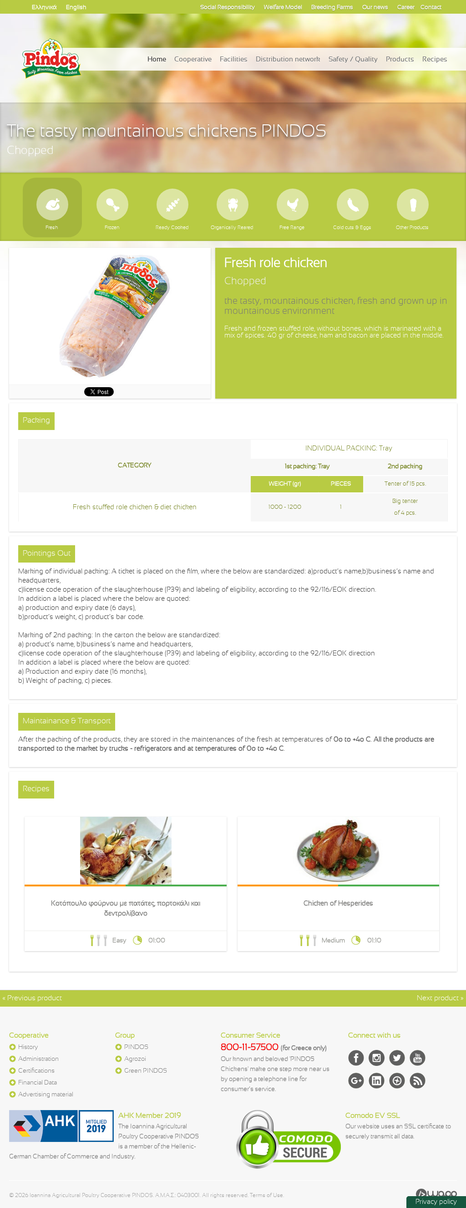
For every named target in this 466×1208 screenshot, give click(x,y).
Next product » (440, 998)
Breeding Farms (332, 7)
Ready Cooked (172, 203)
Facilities (234, 59)
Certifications (36, 1071)
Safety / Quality (353, 59)
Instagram (377, 1058)
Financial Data (37, 1083)
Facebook (356, 1058)
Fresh (52, 203)
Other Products (412, 203)
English (76, 7)
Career (406, 7)
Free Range (292, 203)
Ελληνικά (44, 7)
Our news (375, 7)
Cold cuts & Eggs (352, 203)
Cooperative (193, 59)
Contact (430, 7)
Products (400, 59)
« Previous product (32, 998)
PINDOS (136, 1047)
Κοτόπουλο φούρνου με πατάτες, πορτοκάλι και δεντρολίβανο (125, 884)
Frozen (112, 203)
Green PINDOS (145, 1071)
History (28, 1047)
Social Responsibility (227, 7)
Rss (417, 1081)
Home (156, 59)
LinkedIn (377, 1081)
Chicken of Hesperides (338, 884)
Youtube (417, 1058)
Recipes (434, 59)
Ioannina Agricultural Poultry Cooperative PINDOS (51, 68)
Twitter (397, 1058)
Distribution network (288, 59)
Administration (38, 1059)
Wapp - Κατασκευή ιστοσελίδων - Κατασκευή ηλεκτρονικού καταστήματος (436, 1194)
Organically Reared (232, 203)
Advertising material (45, 1095)
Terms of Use (266, 1195)
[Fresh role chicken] (109, 316)
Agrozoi (135, 1059)
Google (356, 1081)
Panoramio (397, 1081)
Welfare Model (283, 7)
